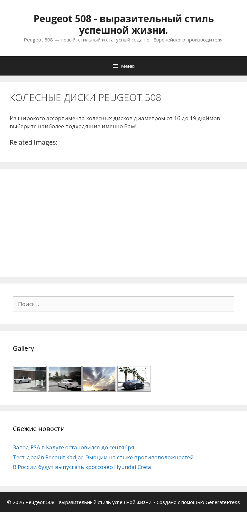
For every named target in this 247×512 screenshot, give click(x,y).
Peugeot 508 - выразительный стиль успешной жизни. (123, 24)
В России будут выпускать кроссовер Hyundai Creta (82, 467)
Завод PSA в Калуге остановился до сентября (73, 447)
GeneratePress (223, 502)
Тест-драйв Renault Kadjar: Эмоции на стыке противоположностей (103, 457)
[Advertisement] (61, 222)
